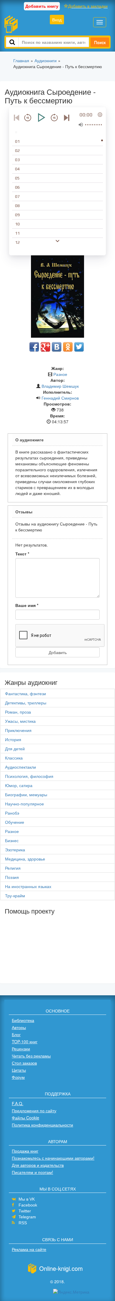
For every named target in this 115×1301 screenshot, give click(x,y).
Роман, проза (18, 712)
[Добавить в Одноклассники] (68, 347)
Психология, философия (29, 776)
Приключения (18, 730)
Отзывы (23, 512)
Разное (60, 374)
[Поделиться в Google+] (45, 347)
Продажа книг (25, 1151)
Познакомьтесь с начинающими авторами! (53, 1158)
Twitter (25, 1211)
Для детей (15, 749)
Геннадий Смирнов (60, 398)
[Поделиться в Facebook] (34, 347)
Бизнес (12, 840)
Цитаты (19, 1070)
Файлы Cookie (25, 1118)
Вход (57, 20)
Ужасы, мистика (20, 721)
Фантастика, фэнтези (25, 693)
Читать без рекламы (31, 1056)
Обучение (14, 822)
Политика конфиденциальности (42, 1125)
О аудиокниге (29, 440)
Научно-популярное (24, 804)
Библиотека (23, 1020)
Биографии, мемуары (26, 794)
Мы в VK (27, 1199)
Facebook (28, 1205)
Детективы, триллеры (25, 703)
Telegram (27, 1217)
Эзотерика (15, 850)
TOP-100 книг (24, 1041)
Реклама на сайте (29, 1249)
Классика (14, 758)
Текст (22, 554)
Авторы (19, 1027)
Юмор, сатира (18, 785)
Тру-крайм (15, 895)
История (13, 739)
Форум (18, 1077)
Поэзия (12, 877)
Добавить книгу (41, 6)
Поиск (100, 42)
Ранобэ (12, 813)
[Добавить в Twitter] (79, 347)
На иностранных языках (28, 886)
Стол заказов (24, 1063)
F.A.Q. (17, 1103)
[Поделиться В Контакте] (56, 347)
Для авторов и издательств (38, 1165)
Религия (13, 868)
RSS (23, 1223)
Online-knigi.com (61, 1268)
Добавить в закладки (88, 6)
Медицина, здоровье (25, 859)
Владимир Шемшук (60, 386)
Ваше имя (26, 605)
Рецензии (21, 1049)
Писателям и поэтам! (32, 1172)
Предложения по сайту (34, 1110)
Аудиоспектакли (20, 767)
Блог (16, 1034)
